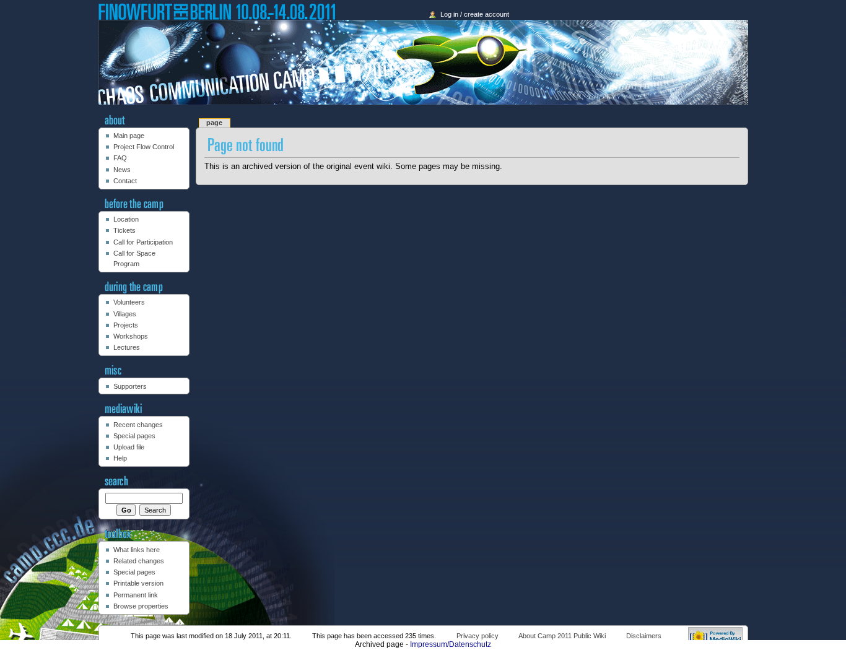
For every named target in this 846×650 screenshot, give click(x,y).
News (122, 169)
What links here (136, 549)
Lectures (126, 347)
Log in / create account (474, 14)
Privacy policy (477, 635)
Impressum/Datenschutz (450, 644)
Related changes (138, 561)
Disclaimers (643, 635)
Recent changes (138, 424)
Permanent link (135, 595)
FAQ (120, 158)
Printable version (138, 583)
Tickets (124, 230)
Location (126, 219)
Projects (125, 325)
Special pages (134, 436)
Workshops (130, 336)
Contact (125, 180)
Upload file (128, 447)
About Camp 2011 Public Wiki (562, 635)
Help (120, 458)
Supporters (130, 386)
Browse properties (140, 606)
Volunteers (129, 302)
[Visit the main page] (423, 62)
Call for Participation (143, 242)
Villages (124, 314)
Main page (128, 135)
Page (214, 122)
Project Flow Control (143, 146)
